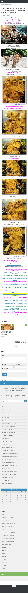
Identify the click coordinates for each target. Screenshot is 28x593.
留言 (3, 355)
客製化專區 (4, 562)
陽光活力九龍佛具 (6, 480)
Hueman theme (20, 588)
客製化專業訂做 (5, 438)
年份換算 (4, 568)
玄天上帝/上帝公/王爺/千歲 (8, 450)
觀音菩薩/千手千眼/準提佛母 (8, 468)
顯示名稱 (4, 364)
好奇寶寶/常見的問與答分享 (8, 436)
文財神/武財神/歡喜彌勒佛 (8, 441)
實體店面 (4, 547)
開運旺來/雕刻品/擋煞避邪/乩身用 (9, 474)
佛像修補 (4, 556)
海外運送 (4, 565)
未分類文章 (4, 444)
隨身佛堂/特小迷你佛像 (7, 483)
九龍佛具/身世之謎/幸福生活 (8, 412)
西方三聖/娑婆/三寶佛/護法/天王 (9, 465)
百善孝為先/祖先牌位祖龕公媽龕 (9, 453)
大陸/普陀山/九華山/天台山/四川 (9, 430)
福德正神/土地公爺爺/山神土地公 (9, 459)
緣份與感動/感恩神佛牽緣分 (8, 462)
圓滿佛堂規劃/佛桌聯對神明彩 (8, 427)
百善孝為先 (4, 550)
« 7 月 (2, 503)
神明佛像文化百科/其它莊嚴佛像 (9, 456)
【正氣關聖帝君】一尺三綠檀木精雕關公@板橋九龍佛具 (20, 343)
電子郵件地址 (17, 364)
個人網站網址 (5, 368)
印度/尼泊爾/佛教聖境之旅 (8, 421)
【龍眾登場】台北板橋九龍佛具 (14, 265)
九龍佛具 (3, 15)
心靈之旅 (4, 553)
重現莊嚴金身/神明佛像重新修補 (9, 471)
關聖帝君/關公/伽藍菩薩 (6, 4)
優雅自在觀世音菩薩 (6, 418)
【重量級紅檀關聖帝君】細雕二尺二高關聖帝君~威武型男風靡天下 (6, 333)
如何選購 (4, 559)
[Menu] (26, 1)
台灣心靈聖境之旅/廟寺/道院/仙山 (9, 424)
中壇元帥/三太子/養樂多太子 (8, 409)
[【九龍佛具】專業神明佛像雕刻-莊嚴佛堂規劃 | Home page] (2, 2)
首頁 (3, 514)
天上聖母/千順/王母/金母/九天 (8, 433)
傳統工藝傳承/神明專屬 (7, 415)
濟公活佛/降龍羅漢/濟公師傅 (8, 447)
